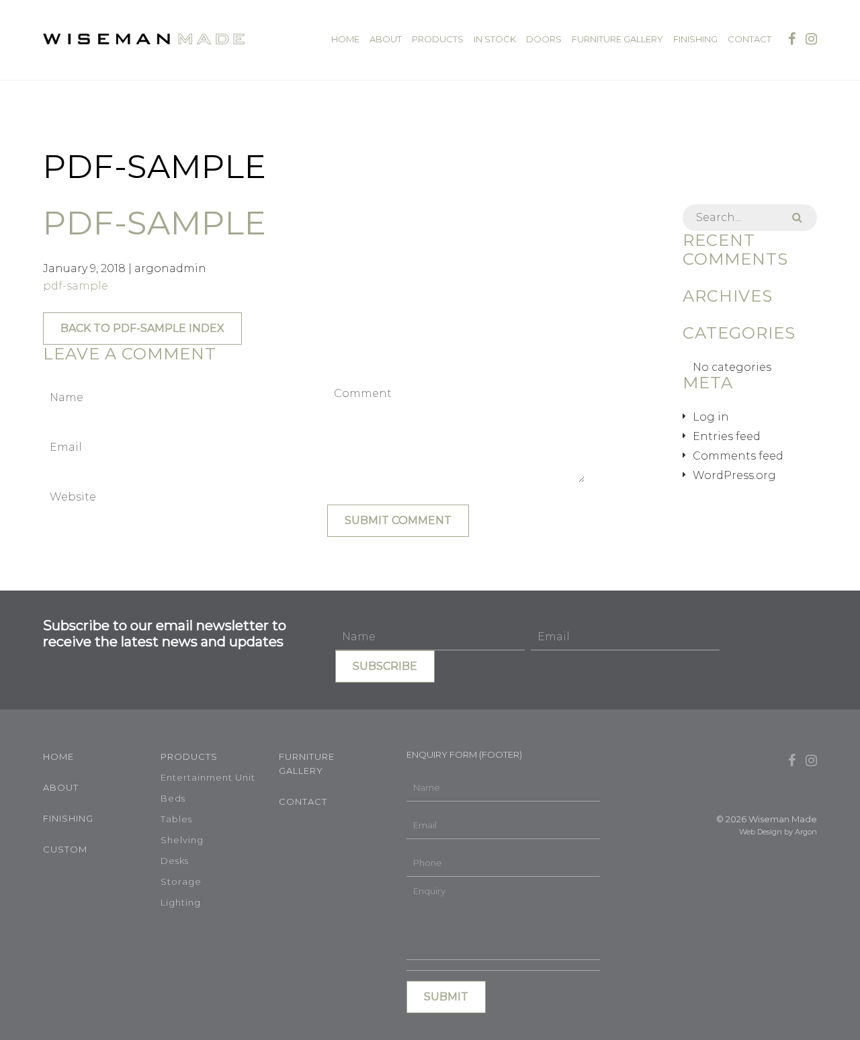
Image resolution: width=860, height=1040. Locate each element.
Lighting (181, 902)
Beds (173, 798)
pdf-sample (75, 285)
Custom (65, 849)
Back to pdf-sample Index (142, 328)
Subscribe (385, 666)
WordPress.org (734, 475)
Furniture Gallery (617, 39)
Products (438, 39)
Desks (175, 860)
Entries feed (727, 436)
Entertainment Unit (208, 777)
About (386, 39)
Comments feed (738, 455)
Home (345, 39)
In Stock (495, 39)
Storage (181, 881)
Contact (749, 39)
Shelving (182, 839)
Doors (544, 39)
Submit (446, 996)
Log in (711, 416)
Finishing (695, 39)
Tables (176, 819)
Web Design (760, 831)
